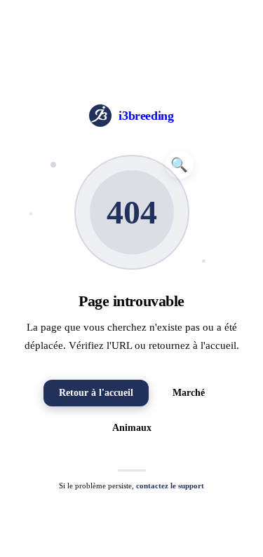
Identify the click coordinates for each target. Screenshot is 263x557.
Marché (189, 392)
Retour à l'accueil (96, 392)
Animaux (131, 427)
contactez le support (170, 485)
